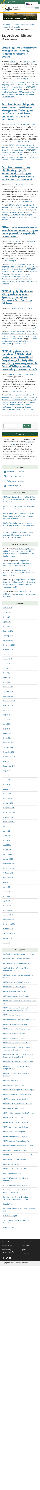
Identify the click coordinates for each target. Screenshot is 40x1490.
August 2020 (7, 938)
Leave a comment (8, 97)
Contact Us (25, 1253)
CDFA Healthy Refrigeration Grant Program (19, 1090)
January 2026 (8, 636)
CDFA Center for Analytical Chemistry (17, 996)
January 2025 (8, 691)
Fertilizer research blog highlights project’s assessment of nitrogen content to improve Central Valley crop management (18, 173)
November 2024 (9, 701)
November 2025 (9, 645)
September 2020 (9, 933)
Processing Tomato (19, 409)
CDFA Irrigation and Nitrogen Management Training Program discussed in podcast (19, 52)
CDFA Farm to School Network (14, 1033)
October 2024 (8, 705)
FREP (13, 407)
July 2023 (6, 775)
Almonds (5, 404)
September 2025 (9, 654)
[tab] (37, 1)
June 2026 (7, 612)
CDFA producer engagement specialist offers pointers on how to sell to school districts (18, 563)
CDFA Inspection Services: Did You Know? (17, 1104)
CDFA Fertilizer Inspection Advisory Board (18, 1062)
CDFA (29, 404)
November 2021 (9, 868)
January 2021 (8, 915)
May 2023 (6, 784)
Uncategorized (8, 1227)
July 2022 (6, 831)
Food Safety (7, 1204)
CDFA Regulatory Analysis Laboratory (16, 1141)
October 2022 (8, 817)
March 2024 (7, 738)
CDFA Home (6, 24)
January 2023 (8, 803)
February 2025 (8, 687)
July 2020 (6, 943)
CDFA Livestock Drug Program (14, 1108)
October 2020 (8, 929)
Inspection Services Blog (13, 27)
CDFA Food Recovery (10, 1080)
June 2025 (7, 668)
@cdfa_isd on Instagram (15, 481)
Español (24, 1249)
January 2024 (8, 747)
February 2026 (8, 631)
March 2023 (7, 794)
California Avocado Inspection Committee (18, 954)
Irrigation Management (10, 155)
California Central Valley (18, 404)
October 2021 (8, 873)
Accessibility (25, 1246)
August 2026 (7, 608)
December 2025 (9, 640)
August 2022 (7, 826)
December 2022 (9, 808)
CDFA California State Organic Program (17, 991)
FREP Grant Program (17, 215)
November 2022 (9, 812)
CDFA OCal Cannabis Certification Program (19, 1113)
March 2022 (7, 850)
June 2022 (7, 836)
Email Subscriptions (13, 485)
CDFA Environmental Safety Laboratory (17, 1029)
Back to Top (6, 1242)
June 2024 (7, 724)
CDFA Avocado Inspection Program (16, 982)
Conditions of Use (27, 1242)
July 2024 (6, 719)
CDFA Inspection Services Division (15, 1099)
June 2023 (7, 780)
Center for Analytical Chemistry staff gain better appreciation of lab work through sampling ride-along (18, 515)
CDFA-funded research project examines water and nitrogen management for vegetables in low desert (20, 231)
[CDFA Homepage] (7, 8)
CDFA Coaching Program (12, 1015)
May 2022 (6, 840)
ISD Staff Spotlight (10, 1216)
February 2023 (8, 798)
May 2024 (6, 729)
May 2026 (6, 617)
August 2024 (7, 715)
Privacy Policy (7, 1246)
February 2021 (8, 910)
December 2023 (9, 752)
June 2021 (7, 891)
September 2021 (9, 877)
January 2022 (8, 859)
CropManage (6, 407)
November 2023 (9, 757)
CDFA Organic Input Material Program (17, 1122)
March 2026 (7, 626)
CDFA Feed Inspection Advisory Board (16, 1043)
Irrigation (19, 407)
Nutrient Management (27, 94)
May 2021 (6, 896)
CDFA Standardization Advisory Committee (18, 1155)
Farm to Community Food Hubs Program (18, 1185)
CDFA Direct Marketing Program (15, 1024)
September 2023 (9, 766)
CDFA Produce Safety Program (14, 1131)
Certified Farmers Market (12, 1173)
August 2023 (7, 771)
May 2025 (6, 673)
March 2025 (7, 682)
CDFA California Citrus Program (14, 987)
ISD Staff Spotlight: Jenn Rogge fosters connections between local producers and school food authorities (18, 525)
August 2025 (7, 659)
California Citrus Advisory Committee (17, 959)
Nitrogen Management (10, 94)
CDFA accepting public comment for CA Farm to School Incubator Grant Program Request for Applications (19, 499)
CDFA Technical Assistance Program (16, 1164)
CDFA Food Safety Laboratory (14, 1085)
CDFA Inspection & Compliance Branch (17, 1094)
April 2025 (7, 677)
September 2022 (9, 822)
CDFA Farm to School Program (14, 1038)
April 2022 (7, 845)
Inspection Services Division (24, 24)
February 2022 (8, 854)
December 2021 (9, 863)
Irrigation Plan (29, 92)
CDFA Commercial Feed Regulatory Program (19, 1019)
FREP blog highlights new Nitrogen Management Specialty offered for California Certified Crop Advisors (17, 297)
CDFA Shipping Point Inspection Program (18, 1150)
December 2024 (9, 696)
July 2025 (6, 663)
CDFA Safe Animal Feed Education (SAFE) (18, 1146)
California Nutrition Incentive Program (17, 963)
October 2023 (8, 761)
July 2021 (6, 887)
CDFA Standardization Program (14, 1159)
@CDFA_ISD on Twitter (14, 476)
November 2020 (9, 924)
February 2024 (8, 742)
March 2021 (7, 905)
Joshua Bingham (29, 62)
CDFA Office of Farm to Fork (13, 1117)
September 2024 (9, 710)
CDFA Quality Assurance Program (15, 1136)
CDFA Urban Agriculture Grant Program (17, 1169)
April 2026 (7, 622)
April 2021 (7, 901)
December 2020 (9, 919)
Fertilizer (33, 152)
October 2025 (8, 650)
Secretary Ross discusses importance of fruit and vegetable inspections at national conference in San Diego (19, 534)
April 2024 (7, 733)
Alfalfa (32, 402)
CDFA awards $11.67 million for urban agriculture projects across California (19, 593)
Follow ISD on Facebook (15, 471)
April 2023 (7, 789)
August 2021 (7, 882)
